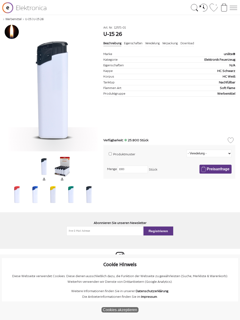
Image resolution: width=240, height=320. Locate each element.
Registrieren (158, 231)
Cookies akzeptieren (120, 310)
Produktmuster (124, 154)
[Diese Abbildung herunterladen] (44, 179)
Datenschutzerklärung (152, 291)
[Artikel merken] (230, 140)
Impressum (149, 296)
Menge (112, 169)
